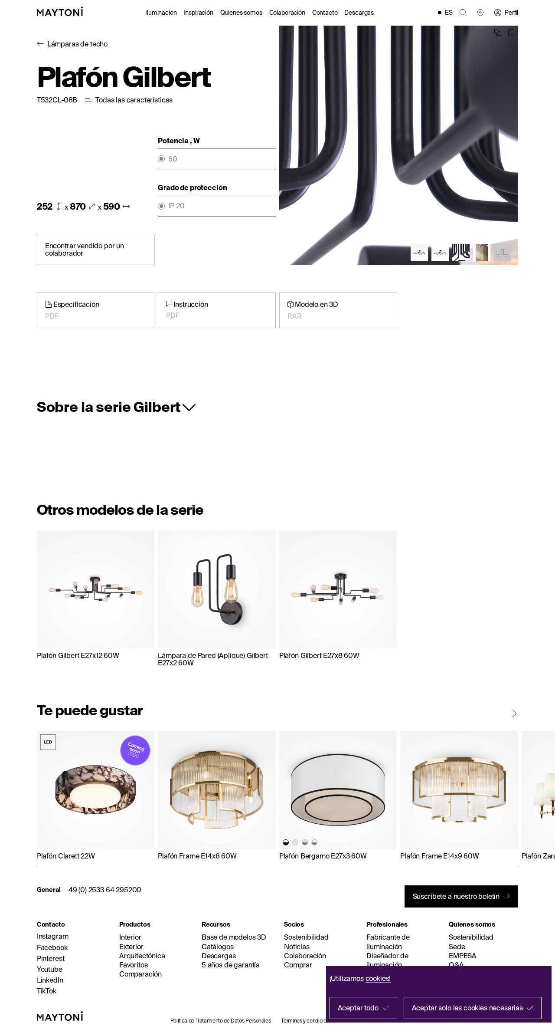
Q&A (456, 965)
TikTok (46, 991)
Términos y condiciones (307, 1020)
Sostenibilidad (306, 937)
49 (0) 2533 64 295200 (105, 890)
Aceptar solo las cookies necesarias (467, 1008)
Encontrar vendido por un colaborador (84, 249)
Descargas (359, 12)
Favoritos (133, 965)
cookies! (378, 978)
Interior (130, 937)
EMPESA (463, 956)
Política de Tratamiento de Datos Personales (220, 1020)
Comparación (140, 974)
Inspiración (198, 12)
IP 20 (176, 206)
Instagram (53, 936)
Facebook (52, 947)
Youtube (49, 969)
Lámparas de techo (77, 44)
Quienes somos (241, 12)
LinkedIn (50, 980)
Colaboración (287, 12)
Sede (457, 946)
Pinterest (51, 958)
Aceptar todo (358, 1008)
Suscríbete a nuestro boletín (456, 896)
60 (172, 159)
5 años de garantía (231, 965)
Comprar (298, 965)
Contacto (325, 12)
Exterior (131, 946)
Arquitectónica (142, 956)
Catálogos (218, 946)
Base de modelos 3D (234, 937)
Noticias (297, 946)
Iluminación (160, 12)
